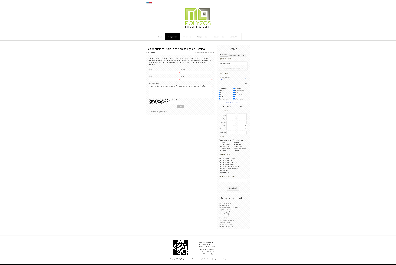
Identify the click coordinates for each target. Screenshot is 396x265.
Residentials (223, 54)
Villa (221, 95)
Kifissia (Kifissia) (224, 214)
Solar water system (240, 149)
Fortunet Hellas (207, 259)
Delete (220, 79)
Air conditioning (225, 149)
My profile (187, 37)
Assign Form (202, 37)
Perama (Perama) (224, 222)
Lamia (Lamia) (223, 216)
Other (244, 55)
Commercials (232, 55)
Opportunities (224, 173)
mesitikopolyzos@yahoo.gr (209, 254)
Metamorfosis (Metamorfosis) (228, 218)
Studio (222, 91)
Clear (246, 83)
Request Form (218, 37)
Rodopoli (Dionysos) (225, 224)
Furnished (237, 151)
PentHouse (237, 144)
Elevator (223, 151)
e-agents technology (219, 259)
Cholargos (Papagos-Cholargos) (228, 208)
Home (159, 37)
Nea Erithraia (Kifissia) (225, 220)
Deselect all (229, 102)
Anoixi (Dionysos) (224, 203)
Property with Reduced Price (229, 168)
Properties (172, 37)
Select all (237, 102)
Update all (233, 188)
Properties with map (226, 160)
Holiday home (238, 140)
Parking (236, 142)
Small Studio (239, 95)
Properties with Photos (227, 158)
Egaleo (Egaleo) (224, 78)
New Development (226, 140)
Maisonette (223, 93)
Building (222, 97)
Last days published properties (230, 166)
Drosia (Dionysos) (224, 212)
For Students (224, 171)
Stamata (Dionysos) (225, 226)
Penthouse (238, 93)
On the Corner (224, 146)
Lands (239, 55)
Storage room (224, 142)
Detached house (240, 91)
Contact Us (234, 37)
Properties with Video (227, 164)
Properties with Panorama (228, 162)
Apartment (223, 89)
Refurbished (238, 146)
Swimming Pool (225, 144)
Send (180, 107)
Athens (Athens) (224, 205)
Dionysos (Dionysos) (225, 210)
